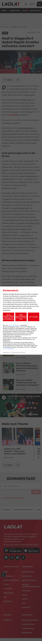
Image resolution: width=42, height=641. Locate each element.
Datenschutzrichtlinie (18, 352)
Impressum (6, 352)
